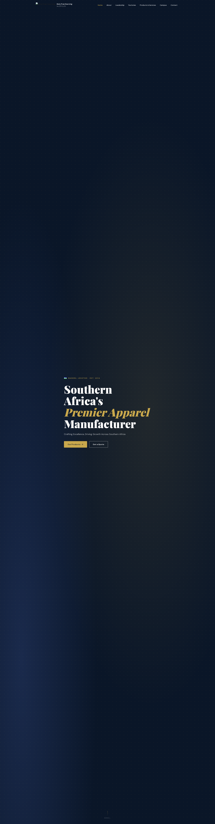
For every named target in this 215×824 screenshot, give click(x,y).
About (109, 5)
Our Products (74, 444)
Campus (163, 5)
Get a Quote (98, 444)
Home (100, 5)
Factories (132, 5)
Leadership (119, 5)
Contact (174, 5)
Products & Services (148, 5)
